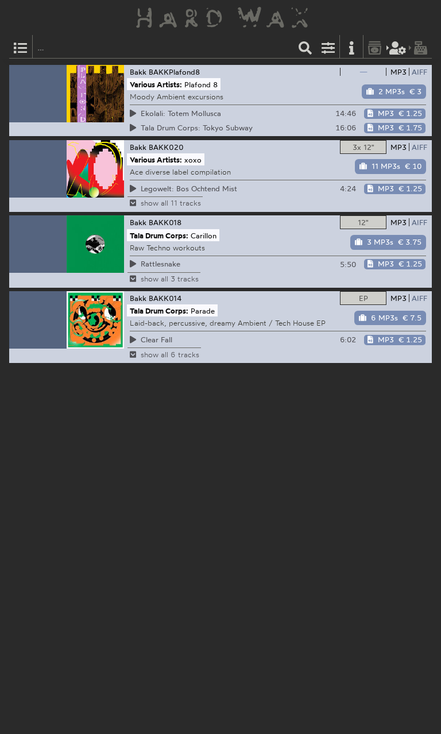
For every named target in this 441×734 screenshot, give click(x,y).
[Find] (305, 47)
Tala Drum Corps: (159, 234)
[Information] (351, 47)
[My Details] (397, 47)
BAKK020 (166, 147)
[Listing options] (328, 47)
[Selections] (20, 47)
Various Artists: (156, 84)
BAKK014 (165, 298)
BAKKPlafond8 (174, 71)
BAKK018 (165, 222)
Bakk (138, 71)
